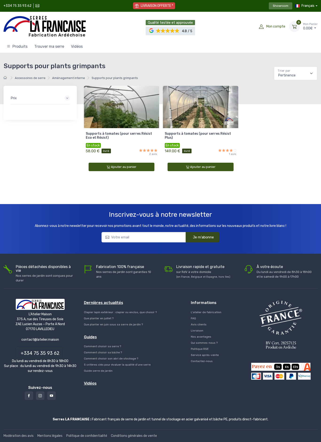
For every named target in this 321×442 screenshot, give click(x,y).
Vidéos (77, 46)
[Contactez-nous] (37, 5)
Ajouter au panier (123, 167)
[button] (168, 31)
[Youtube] (51, 395)
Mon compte (275, 26)
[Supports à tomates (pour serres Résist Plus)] (200, 107)
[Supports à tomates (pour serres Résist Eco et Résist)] (121, 107)
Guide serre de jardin (98, 370)
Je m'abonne (203, 237)
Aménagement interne (68, 78)
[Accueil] (6, 78)
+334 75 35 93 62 (17, 6)
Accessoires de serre (30, 78)
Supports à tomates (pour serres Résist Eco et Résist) (119, 136)
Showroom (280, 6)
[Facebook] (29, 395)
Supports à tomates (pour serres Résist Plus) (198, 136)
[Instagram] (40, 395)
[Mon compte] (261, 26)
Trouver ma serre (49, 46)
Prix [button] (14, 98)
